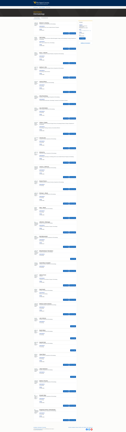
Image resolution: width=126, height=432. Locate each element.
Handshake (73, 427)
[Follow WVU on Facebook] (87, 429)
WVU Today (80, 427)
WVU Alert (76, 427)
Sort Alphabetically (44, 17)
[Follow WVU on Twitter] (89, 429)
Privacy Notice (44, 427)
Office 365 (84, 427)
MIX (82, 427)
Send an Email (72, 33)
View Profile (66, 33)
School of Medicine (42, 7)
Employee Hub (91, 427)
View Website (82, 38)
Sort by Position (37, 17)
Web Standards (40, 427)
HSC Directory (35, 7)
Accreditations (35, 427)
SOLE (87, 427)
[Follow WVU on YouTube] (92, 429)
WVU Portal (70, 427)
